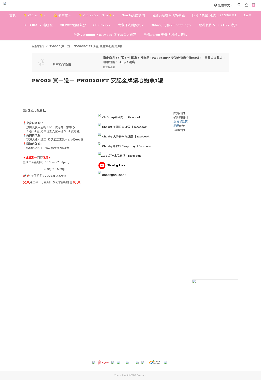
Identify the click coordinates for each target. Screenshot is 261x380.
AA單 (247, 15)
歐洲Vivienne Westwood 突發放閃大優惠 (105, 34)
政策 (182, 126)
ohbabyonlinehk (114, 174)
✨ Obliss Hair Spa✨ (95, 15)
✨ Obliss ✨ (33, 15)
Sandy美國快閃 (133, 15)
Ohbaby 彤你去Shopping (170, 25)
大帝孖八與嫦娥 (129, 25)
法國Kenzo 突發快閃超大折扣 (165, 34)
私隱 (176, 126)
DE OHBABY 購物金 (38, 25)
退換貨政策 (180, 121)
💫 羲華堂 (60, 15)
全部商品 (38, 46)
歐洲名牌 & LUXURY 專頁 (218, 25)
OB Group (100, 25)
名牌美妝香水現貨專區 (168, 15)
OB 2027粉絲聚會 (73, 25)
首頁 (12, 15)
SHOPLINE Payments (136, 375)
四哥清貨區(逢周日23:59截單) (214, 15)
